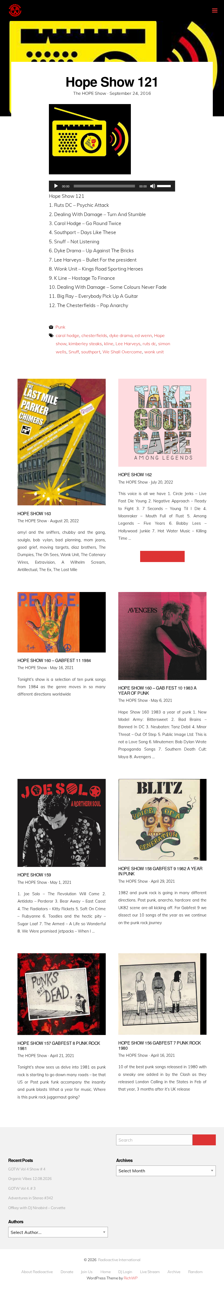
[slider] (164, 185)
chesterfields (94, 335)
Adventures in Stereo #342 (30, 1197)
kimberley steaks (85, 343)
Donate (67, 1272)
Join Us (87, 1272)
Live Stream (150, 1272)
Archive (173, 1272)
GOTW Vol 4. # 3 (22, 1188)
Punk (60, 327)
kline (108, 343)
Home (106, 1272)
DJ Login (125, 1272)
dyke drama (120, 335)
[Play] (56, 186)
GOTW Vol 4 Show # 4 (26, 1169)
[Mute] (152, 186)
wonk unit (154, 351)
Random (195, 1272)
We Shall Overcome (122, 351)
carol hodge (67, 335)
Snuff (74, 351)
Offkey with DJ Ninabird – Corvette (36, 1207)
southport (90, 351)
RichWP (131, 1278)
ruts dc (149, 343)
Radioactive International (119, 1259)
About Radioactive (37, 1272)
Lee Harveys (128, 343)
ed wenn (143, 335)
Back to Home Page (162, 556)
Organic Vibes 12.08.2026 (30, 1178)
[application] (112, 186)
